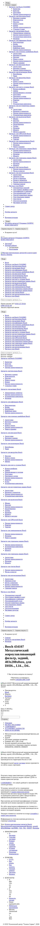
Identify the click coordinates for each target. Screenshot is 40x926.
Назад (8, 3)
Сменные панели (19, 184)
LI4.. (20, 828)
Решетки (16, 100)
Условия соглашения (13, 849)
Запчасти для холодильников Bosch (21, 173)
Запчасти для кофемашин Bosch (20, 40)
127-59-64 (20, 304)
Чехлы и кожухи (19, 171)
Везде (7, 262)
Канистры (16, 9)
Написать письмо (12, 899)
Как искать (11, 862)
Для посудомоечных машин (23, 195)
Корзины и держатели (21, 111)
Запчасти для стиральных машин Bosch (23, 148)
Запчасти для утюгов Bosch (18, 167)
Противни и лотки (19, 96)
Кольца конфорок (19, 89)
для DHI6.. (14, 828)
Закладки (12, 872)
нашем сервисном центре (20, 792)
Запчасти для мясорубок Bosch (19, 78)
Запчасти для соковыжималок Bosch (21, 141)
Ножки (15, 25)
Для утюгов (17, 199)
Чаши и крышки (19, 63)
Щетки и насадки (19, 132)
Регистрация (13, 249)
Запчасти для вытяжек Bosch (19, 31)
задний (35, 826)
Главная (7, 638)
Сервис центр (10, 206)
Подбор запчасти (11, 212)
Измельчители (18, 20)
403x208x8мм (5, 828)
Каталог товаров (11, 5)
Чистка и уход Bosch (16, 186)
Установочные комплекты (22, 37)
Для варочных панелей (21, 188)
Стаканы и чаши (19, 29)
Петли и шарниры (19, 178)
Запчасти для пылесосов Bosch (20, 117)
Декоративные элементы (21, 33)
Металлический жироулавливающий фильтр (16, 826)
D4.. (24, 828)
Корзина (12, 874)
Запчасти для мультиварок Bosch (20, 72)
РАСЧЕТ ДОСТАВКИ (13, 725)
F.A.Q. (11, 859)
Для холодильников (20, 201)
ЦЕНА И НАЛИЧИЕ (12, 730)
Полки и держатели (20, 180)
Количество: (5, 711)
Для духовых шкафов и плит (23, 189)
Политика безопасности (13, 853)
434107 (29, 828)
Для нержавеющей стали (21, 193)
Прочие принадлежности (22, 14)
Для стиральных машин (21, 197)
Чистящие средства (20, 202)
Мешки (15, 119)
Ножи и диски (18, 24)
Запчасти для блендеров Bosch (19, 16)
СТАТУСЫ (12, 821)
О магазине (12, 834)
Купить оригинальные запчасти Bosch (18, 824)
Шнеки (15, 85)
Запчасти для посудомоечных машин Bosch (20, 281)
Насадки (16, 22)
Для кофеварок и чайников (22, 191)
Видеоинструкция (11, 217)
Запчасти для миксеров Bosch (19, 65)
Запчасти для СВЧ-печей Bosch (20, 134)
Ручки (15, 102)
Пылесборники (18, 124)
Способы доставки (12, 838)
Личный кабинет (12, 869)
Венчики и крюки (19, 18)
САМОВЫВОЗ (10, 726)
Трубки (15, 126)
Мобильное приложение (13, 906)
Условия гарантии (12, 845)
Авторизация (13, 247)
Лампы (15, 91)
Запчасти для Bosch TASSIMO (19, 7)
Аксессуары (17, 53)
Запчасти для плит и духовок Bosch (21, 87)
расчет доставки (19, 763)
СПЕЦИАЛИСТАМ (22, 679)
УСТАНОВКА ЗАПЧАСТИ (15, 728)
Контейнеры (17, 46)
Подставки (17, 12)
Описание (8, 723)
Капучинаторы (18, 42)
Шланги (16, 130)
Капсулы (16, 10)
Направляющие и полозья (22, 93)
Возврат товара (12, 842)
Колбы (15, 44)
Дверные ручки (18, 176)
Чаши (15, 76)
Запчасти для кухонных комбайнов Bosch (23, 52)
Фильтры (16, 38)
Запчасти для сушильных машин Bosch (22, 158)
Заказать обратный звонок (10, 307)
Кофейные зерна (19, 48)
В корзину (5, 719)
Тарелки (16, 139)
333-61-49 (6, 305)
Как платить (12, 866)
